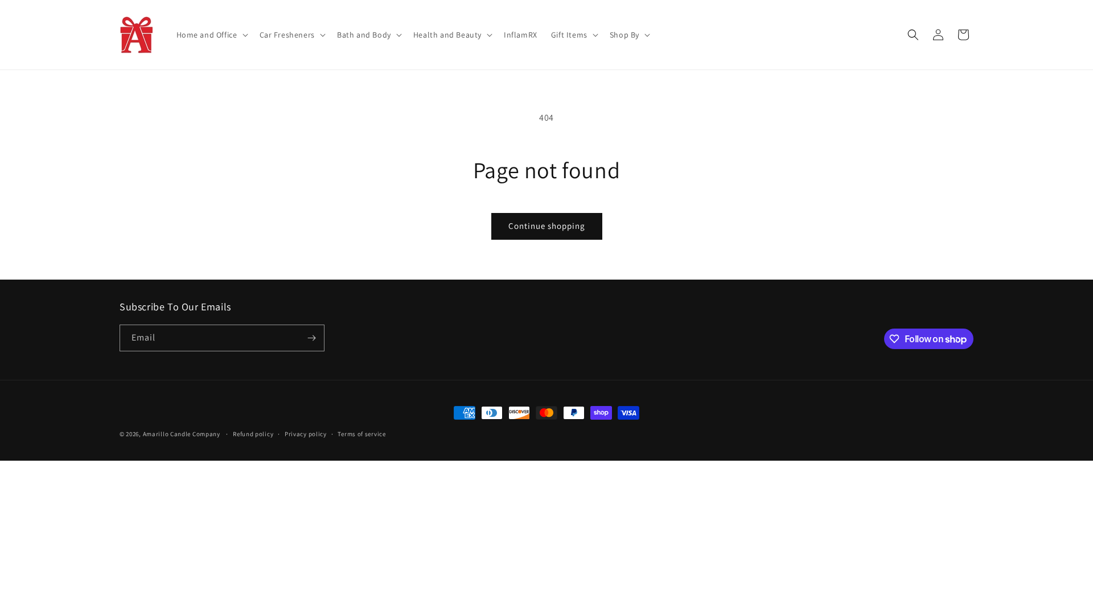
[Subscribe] (311, 338)
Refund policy (253, 434)
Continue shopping (546, 225)
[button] (211, 35)
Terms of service (361, 434)
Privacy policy (306, 434)
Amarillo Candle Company (182, 434)
